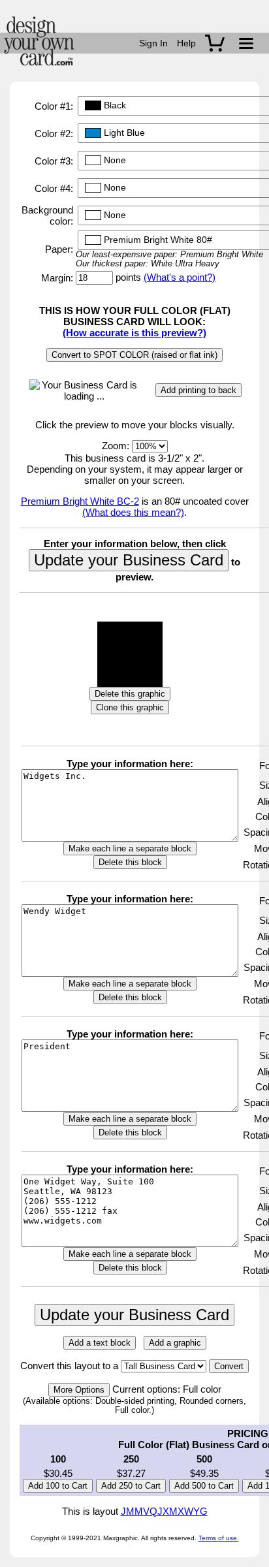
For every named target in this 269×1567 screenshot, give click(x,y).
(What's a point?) (179, 277)
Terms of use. (218, 1538)
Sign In (153, 43)
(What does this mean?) (133, 512)
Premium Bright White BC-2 (80, 501)
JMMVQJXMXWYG (164, 1511)
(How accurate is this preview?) (134, 332)
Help (186, 43)
